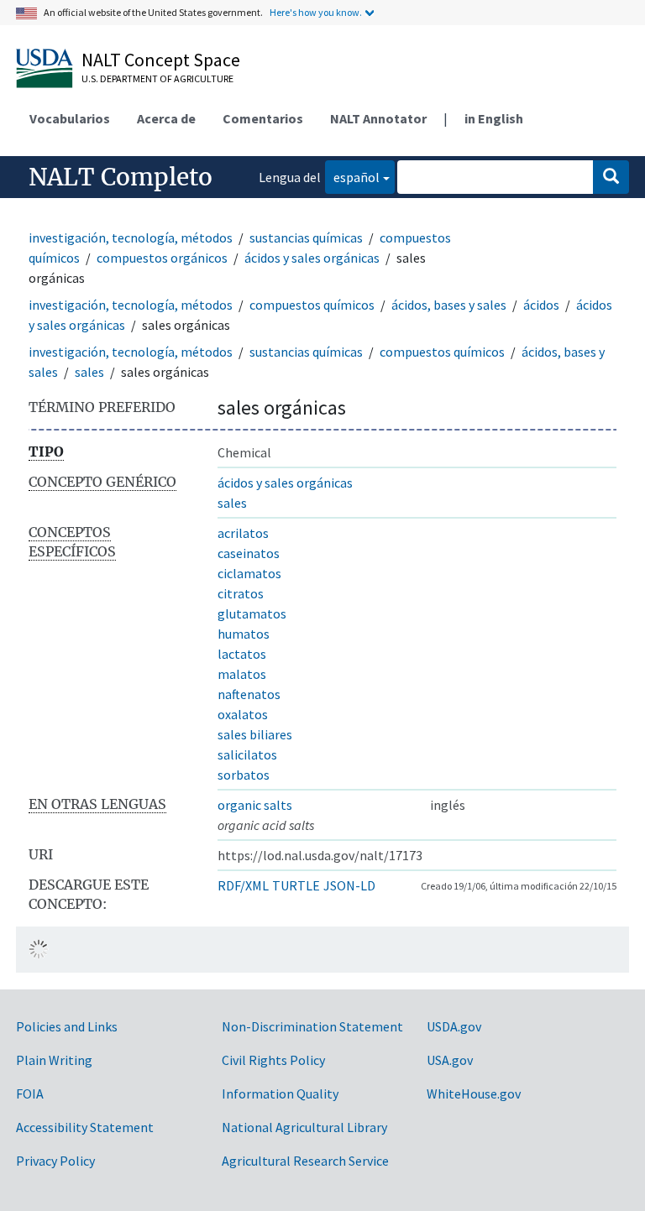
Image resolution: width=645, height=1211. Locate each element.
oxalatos (243, 714)
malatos (242, 674)
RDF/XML (243, 885)
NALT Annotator (378, 118)
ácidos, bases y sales (448, 304)
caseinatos (249, 553)
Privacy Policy (55, 1160)
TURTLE (296, 885)
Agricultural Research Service (305, 1160)
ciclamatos (249, 573)
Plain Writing (54, 1060)
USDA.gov (454, 1026)
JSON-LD (349, 885)
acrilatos (243, 533)
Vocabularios (69, 118)
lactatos (242, 653)
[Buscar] (611, 177)
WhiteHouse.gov (474, 1093)
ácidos (541, 304)
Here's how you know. (316, 12)
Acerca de (166, 118)
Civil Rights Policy (273, 1060)
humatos (244, 633)
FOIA (30, 1093)
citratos (241, 593)
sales (89, 371)
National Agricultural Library (304, 1127)
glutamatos (252, 613)
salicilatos (247, 754)
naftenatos (249, 694)
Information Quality (280, 1093)
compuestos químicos (312, 304)
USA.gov (450, 1060)
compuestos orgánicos (162, 257)
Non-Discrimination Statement (312, 1026)
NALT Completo (120, 177)
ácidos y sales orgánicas (312, 257)
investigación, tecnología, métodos (131, 237)
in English (493, 118)
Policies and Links (67, 1026)
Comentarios (263, 118)
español (352, 176)
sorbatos (244, 774)
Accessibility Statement (85, 1127)
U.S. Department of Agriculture (157, 78)
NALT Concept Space (160, 59)
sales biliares (255, 734)
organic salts (255, 804)
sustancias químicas (306, 237)
